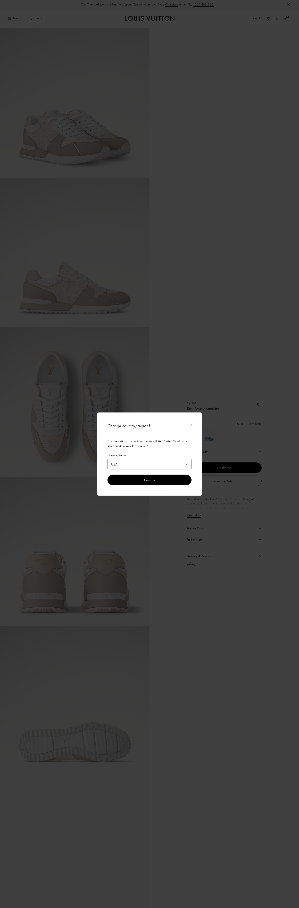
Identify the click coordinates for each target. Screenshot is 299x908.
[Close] (191, 424)
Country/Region (117, 455)
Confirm (149, 480)
